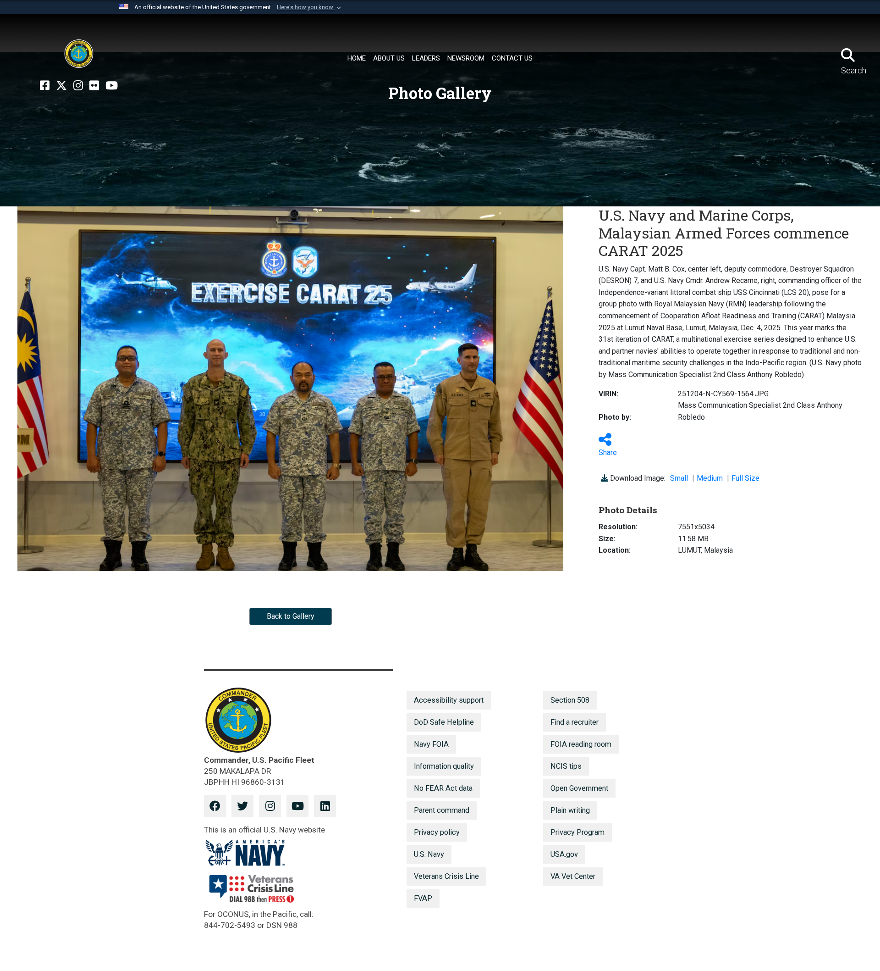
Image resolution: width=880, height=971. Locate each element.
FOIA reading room (580, 744)
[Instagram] (78, 85)
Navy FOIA (431, 744)
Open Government (579, 788)
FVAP (423, 898)
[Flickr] (94, 85)
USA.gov (564, 854)
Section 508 (569, 700)
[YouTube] (111, 85)
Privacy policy (437, 832)
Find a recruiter (574, 722)
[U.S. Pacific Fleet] (79, 53)
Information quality (444, 766)
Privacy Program (577, 832)
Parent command (441, 810)
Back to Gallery (290, 616)
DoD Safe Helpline (444, 722)
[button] (310, 7)
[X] (61, 85)
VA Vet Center (572, 876)
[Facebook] (45, 85)
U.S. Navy (429, 854)
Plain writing (570, 810)
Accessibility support (449, 700)
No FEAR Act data (443, 788)
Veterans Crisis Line (446, 876)
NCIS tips (566, 766)
